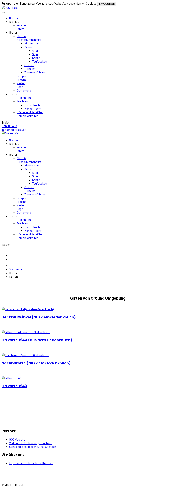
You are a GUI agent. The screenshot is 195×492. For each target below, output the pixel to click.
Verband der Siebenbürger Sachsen (30, 443)
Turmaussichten (34, 72)
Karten (21, 83)
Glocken (29, 65)
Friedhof (22, 79)
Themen (14, 94)
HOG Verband (17, 439)
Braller (13, 32)
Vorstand (22, 25)
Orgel (35, 54)
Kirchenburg (32, 43)
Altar (35, 50)
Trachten (22, 101)
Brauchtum (24, 97)
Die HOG (14, 21)
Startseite (15, 18)
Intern (20, 29)
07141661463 (9, 126)
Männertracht (32, 108)
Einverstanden (107, 3)
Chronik (21, 36)
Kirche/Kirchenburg (29, 39)
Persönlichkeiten (27, 115)
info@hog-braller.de (14, 129)
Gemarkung (24, 90)
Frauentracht (32, 105)
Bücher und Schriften (30, 112)
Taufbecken (39, 61)
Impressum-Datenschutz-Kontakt (31, 463)
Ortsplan (22, 76)
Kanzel (36, 57)
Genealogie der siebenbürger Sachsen (32, 446)
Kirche (28, 47)
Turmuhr (29, 68)
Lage (20, 86)
